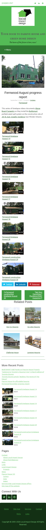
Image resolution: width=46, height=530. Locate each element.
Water (5, 481)
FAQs (3, 462)
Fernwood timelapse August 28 (25, 425)
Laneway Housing (33, 352)
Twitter (9, 284)
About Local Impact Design (13, 457)
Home (6, 509)
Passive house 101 (8, 474)
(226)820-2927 (7, 3)
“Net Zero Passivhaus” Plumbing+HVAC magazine (36, 295)
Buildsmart (33, 111)
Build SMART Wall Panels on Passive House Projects (21, 369)
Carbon (6, 476)
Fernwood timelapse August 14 (25, 389)
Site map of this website (11, 486)
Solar (5, 479)
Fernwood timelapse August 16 (25, 403)
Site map (16, 509)
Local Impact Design (9, 467)
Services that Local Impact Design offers (16, 484)
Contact (4, 455)
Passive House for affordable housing (15, 381)
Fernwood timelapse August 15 (25, 396)
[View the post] (12, 324)
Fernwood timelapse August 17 (25, 411)
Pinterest (36, 284)
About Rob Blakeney (10, 460)
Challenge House (12, 352)
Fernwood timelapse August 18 (25, 418)
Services (28, 509)
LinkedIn (22, 284)
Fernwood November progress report (16, 384)
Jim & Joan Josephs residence (13, 117)
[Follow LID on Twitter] (35, 3)
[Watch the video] (13, 128)
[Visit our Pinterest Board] (42, 3)
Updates (33, 100)
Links (4, 465)
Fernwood (23, 103)
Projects (6, 469)
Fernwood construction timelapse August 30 (10, 295)
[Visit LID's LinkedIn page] (39, 3)
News (4, 472)
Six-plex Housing (33, 327)
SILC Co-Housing (12, 327)
